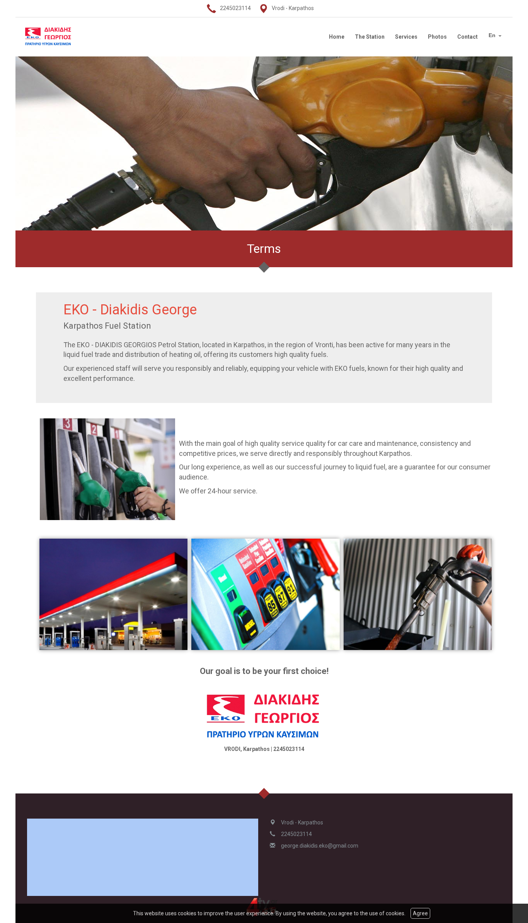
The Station (370, 37)
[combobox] (496, 36)
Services (406, 37)
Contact (467, 37)
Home (336, 37)
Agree (420, 913)
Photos (437, 37)
